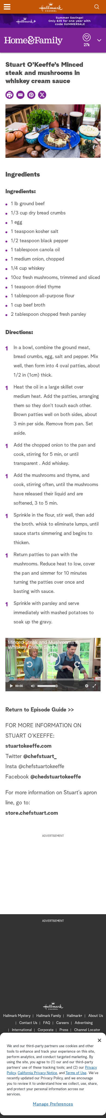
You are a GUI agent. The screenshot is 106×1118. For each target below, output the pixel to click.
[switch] (33, 686)
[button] (29, 664)
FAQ (46, 1023)
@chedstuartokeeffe (55, 777)
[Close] (99, 1040)
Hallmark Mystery (16, 1016)
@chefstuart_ (40, 756)
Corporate (46, 1030)
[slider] (53, 679)
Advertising (84, 1023)
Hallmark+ (74, 1016)
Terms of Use (76, 1073)
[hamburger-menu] (7, 7)
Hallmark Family (48, 1016)
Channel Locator (87, 1030)
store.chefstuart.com (31, 813)
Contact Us (28, 1023)
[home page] (51, 7)
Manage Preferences (53, 1104)
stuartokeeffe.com (28, 746)
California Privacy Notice (37, 1073)
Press (64, 1030)
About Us (95, 1016)
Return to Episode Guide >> (39, 710)
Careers (62, 1023)
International (22, 1030)
